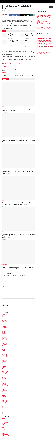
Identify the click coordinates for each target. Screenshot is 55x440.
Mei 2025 (3, 332)
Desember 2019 (5, 385)
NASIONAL (4, 424)
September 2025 (5, 327)
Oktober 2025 (4, 326)
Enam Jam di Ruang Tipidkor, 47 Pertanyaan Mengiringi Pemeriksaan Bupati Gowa (12, 35)
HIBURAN (4, 421)
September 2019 (5, 389)
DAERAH (3, 106)
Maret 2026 (4, 320)
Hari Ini (6, 63)
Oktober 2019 (4, 388)
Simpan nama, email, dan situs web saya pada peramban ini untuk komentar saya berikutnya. (18, 302)
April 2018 (4, 409)
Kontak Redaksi (5, 434)
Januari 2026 (4, 322)
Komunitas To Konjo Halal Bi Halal (14, 63)
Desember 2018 (5, 400)
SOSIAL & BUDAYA (5, 430)
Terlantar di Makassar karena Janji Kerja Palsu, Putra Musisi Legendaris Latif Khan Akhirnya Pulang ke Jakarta (30, 42)
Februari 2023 (4, 353)
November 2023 (5, 342)
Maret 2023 (4, 351)
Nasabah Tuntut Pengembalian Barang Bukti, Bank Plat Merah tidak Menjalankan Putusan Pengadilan (17, 268)
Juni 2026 (4, 316)
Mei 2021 (3, 365)
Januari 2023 (4, 354)
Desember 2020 (5, 371)
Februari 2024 (4, 338)
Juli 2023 (3, 347)
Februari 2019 (4, 397)
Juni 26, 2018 (4, 10)
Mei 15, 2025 (27, 46)
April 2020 (4, 380)
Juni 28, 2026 (27, 38)
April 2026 (4, 319)
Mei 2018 (3, 408)
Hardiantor (39, 50)
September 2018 (5, 403)
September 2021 (5, 360)
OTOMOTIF (4, 427)
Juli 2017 (3, 412)
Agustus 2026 (4, 314)
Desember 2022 (5, 355)
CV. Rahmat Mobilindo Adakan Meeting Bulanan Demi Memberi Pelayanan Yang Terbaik (44, 52)
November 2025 (5, 325)
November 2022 (5, 356)
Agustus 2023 (4, 345)
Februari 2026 (4, 321)
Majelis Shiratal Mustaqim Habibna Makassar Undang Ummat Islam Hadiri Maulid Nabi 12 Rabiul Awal (44, 25)
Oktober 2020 (4, 373)
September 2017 (5, 411)
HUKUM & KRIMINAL (5, 264)
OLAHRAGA (4, 425)
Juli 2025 (3, 330)
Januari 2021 (4, 369)
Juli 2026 (3, 315)
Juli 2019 (3, 391)
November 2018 (5, 401)
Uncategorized (4, 433)
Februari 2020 (4, 383)
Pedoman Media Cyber (6, 435)
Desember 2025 (5, 324)
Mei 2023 (3, 349)
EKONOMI (4, 231)
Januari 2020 (4, 384)
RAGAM (3, 429)
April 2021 (4, 366)
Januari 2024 (4, 339)
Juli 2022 (3, 357)
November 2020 (5, 372)
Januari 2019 (4, 399)
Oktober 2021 (4, 359)
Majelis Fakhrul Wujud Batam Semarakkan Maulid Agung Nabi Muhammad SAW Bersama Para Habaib (44, 17)
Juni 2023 (4, 348)
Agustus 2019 (4, 390)
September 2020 (5, 374)
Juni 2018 (4, 407)
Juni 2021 (4, 363)
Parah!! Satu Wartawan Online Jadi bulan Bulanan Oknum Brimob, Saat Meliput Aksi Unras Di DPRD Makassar (45, 48)
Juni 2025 (4, 331)
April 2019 (4, 395)
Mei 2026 (3, 317)
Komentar (4, 283)
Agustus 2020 (4, 376)
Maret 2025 (4, 334)
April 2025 (4, 333)
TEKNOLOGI (4, 432)
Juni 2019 (4, 392)
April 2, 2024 (4, 239)
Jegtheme (26, 438)
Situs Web (4, 295)
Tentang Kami (4, 436)
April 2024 (4, 336)
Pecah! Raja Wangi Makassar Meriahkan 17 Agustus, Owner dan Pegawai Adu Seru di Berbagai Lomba (44, 28)
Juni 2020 (4, 378)
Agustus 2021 (4, 361)
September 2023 (5, 344)
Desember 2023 (5, 340)
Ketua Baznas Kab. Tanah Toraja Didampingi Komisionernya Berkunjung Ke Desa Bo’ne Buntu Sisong (44, 37)
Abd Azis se (39, 35)
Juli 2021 (3, 362)
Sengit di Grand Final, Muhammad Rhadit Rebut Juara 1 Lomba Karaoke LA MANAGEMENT (44, 21)
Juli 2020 (3, 377)
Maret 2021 (4, 367)
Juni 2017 (4, 413)
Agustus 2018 (4, 405)
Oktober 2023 (4, 343)
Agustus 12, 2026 (10, 38)
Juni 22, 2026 (10, 45)
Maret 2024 (4, 337)
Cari (37, 5)
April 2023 (4, 350)
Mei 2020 (3, 379)
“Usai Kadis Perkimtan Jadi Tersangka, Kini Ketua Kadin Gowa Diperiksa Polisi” (13, 42)
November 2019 (5, 386)
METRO (9, 10)
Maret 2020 (4, 382)
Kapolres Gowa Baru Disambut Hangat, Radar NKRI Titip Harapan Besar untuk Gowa (30, 35)
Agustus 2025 (4, 328)
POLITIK (3, 428)
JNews (6, 438)
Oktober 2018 (4, 402)
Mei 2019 (3, 394)
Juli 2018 (3, 406)
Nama (3, 286)
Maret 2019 (4, 396)
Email (3, 291)
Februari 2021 (4, 368)
